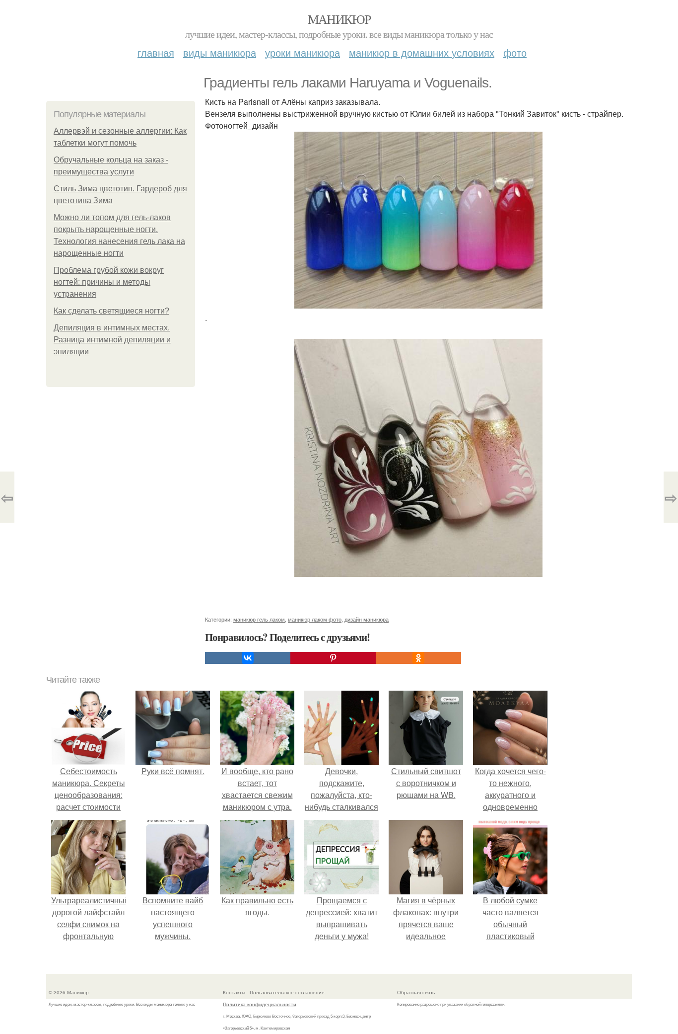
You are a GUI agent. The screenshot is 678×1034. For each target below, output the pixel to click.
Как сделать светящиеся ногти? (111, 311)
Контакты (234, 992)
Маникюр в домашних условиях (421, 52)
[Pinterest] (333, 658)
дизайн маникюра (366, 619)
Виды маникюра (219, 52)
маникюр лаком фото (314, 619)
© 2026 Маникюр (69, 992)
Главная (155, 52)
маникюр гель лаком (259, 619)
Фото (515, 52)
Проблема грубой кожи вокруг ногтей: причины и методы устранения (109, 282)
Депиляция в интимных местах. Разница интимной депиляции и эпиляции (112, 339)
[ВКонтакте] (247, 658)
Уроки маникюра (302, 52)
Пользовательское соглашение (287, 992)
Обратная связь (416, 992)
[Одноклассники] (418, 658)
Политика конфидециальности (259, 1004)
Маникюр (339, 18)
